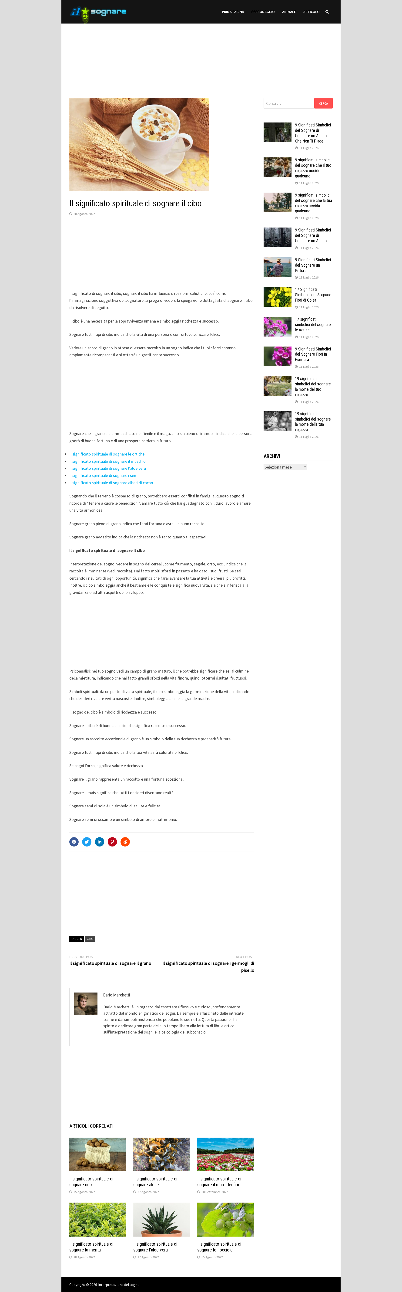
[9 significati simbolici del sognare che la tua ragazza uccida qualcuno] (277, 195)
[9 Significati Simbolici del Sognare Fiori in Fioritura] (277, 349)
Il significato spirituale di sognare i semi (103, 475)
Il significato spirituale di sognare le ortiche (106, 454)
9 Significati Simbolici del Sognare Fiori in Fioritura (313, 354)
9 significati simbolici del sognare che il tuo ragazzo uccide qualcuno (313, 167)
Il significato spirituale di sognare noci (91, 1181)
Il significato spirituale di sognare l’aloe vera (107, 468)
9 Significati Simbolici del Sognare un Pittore (313, 265)
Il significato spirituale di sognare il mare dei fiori (219, 1181)
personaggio (263, 11)
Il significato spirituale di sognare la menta (91, 1247)
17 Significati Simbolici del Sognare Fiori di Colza (313, 295)
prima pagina (233, 11)
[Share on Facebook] (74, 842)
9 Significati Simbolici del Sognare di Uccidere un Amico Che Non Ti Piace (313, 132)
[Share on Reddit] (125, 842)
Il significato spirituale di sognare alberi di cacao (111, 482)
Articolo (311, 11)
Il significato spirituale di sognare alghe (155, 1181)
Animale (289, 11)
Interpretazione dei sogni (118, 1284)
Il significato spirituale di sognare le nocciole (219, 1247)
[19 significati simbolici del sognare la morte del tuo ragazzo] (277, 379)
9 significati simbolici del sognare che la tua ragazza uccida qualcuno (313, 203)
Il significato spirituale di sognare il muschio (107, 461)
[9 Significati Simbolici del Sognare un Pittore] (277, 260)
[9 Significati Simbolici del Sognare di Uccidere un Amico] (277, 230)
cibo (90, 939)
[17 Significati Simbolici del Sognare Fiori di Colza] (277, 290)
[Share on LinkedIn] (99, 842)
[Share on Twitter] (86, 842)
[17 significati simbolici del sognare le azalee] (277, 320)
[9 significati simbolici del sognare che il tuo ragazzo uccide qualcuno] (277, 160)
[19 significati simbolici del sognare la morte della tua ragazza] (277, 414)
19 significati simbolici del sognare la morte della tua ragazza (313, 421)
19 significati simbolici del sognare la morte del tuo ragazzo (313, 386)
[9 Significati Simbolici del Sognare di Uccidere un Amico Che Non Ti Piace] (277, 125)
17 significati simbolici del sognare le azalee (313, 324)
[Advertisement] (201, 56)
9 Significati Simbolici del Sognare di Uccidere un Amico (313, 235)
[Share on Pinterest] (112, 842)
